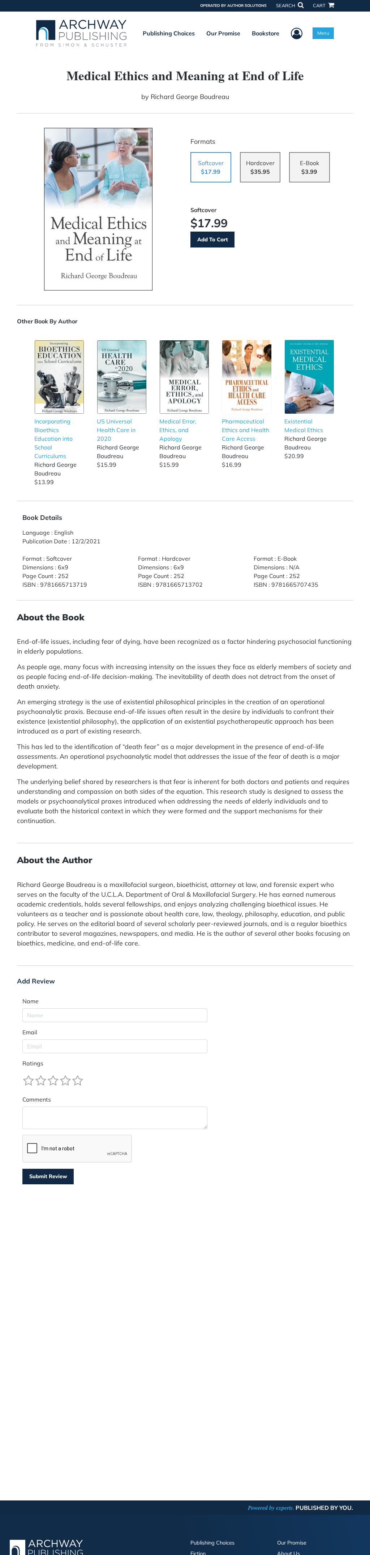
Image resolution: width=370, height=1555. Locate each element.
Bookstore (265, 33)
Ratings (32, 1063)
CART (320, 5)
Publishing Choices (169, 33)
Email (29, 1032)
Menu (323, 33)
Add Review (36, 981)
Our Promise (223, 33)
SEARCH (286, 5)
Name (30, 1001)
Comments (36, 1099)
